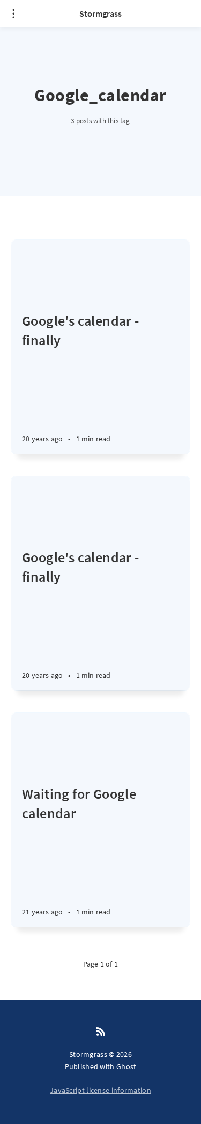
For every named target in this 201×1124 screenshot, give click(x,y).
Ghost (126, 1066)
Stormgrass (100, 13)
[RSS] (100, 1032)
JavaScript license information (100, 1090)
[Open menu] (13, 13)
